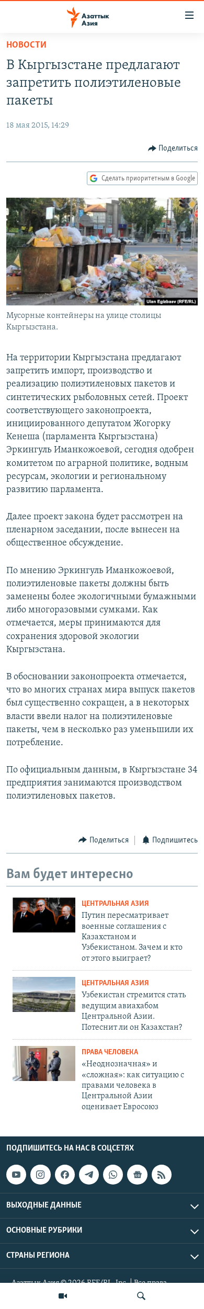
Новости (26, 45)
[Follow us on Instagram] (40, 1175)
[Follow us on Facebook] (65, 1175)
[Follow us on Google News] (137, 1175)
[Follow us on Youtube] (16, 1175)
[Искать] (141, 1296)
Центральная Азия (115, 904)
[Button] (173, 148)
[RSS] (162, 1175)
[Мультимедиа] (62, 1296)
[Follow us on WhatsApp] (113, 1175)
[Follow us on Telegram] (89, 1175)
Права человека (110, 1052)
